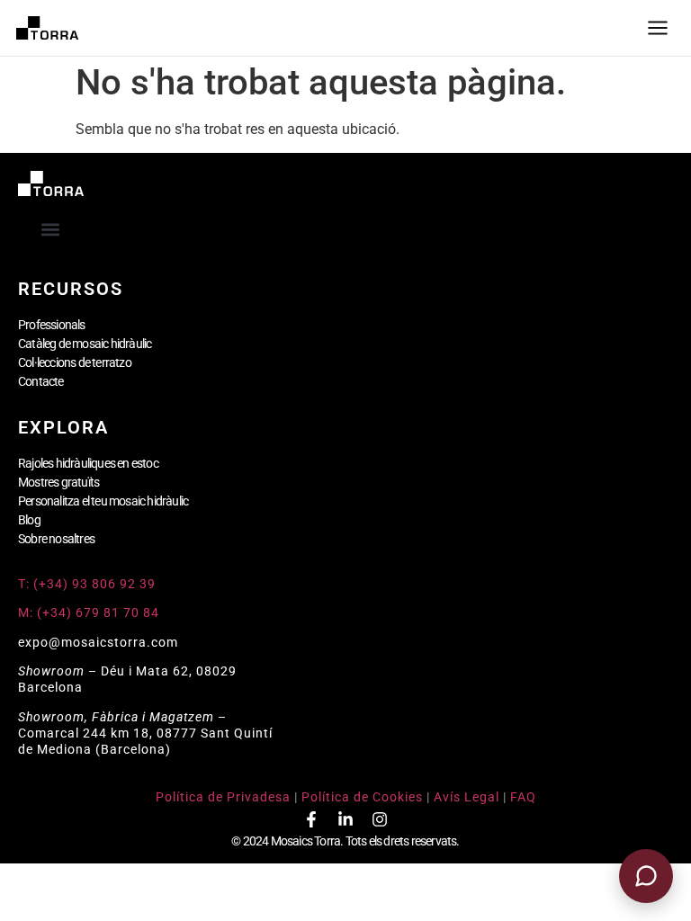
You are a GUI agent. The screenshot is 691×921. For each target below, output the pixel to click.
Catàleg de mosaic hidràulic (84, 343)
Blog (29, 520)
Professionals (51, 324)
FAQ (523, 797)
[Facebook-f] (311, 819)
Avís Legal (466, 797)
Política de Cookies (362, 797)
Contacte (41, 381)
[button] (51, 229)
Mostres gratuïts (58, 482)
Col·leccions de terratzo (74, 362)
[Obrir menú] (658, 28)
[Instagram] (380, 819)
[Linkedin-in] (345, 819)
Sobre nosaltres (56, 539)
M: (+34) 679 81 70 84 (88, 612)
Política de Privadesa (223, 797)
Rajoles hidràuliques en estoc (88, 463)
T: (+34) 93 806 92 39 (88, 584)
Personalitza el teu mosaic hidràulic (103, 501)
